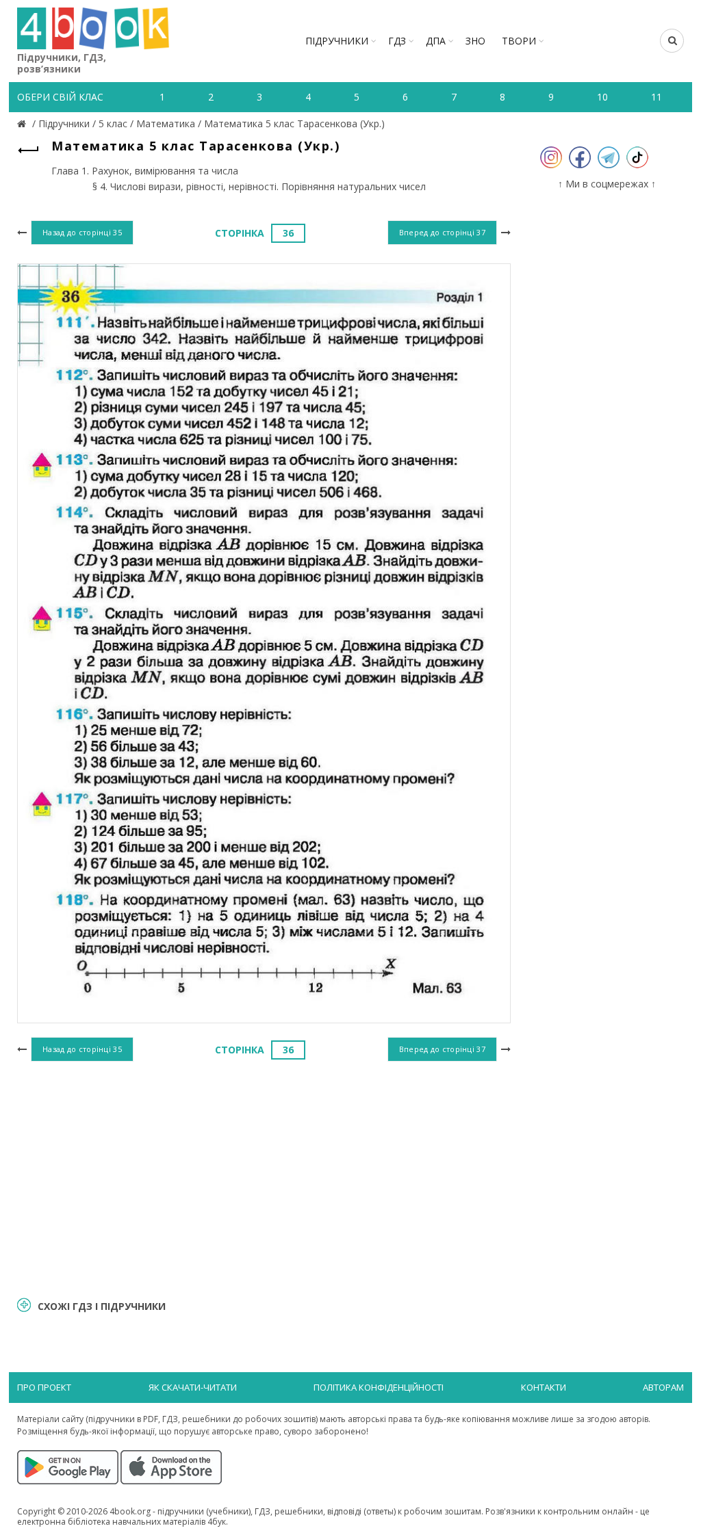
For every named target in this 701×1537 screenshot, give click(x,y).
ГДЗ (397, 40)
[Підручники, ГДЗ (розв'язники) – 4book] (23, 123)
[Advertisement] (264, 1177)
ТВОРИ (519, 40)
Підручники (336, 40)
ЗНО (475, 40)
